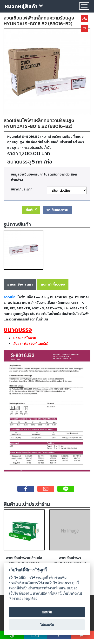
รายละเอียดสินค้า (20, 284)
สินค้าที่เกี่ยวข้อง (53, 284)
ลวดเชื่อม (11, 297)
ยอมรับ (47, 612)
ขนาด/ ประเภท (22, 189)
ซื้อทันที (31, 210)
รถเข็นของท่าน (57, 210)
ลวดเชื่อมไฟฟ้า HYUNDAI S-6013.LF (70, 560)
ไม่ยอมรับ (47, 624)
